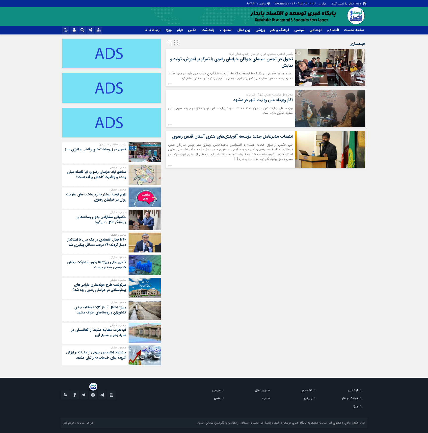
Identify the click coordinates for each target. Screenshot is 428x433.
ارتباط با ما (152, 30)
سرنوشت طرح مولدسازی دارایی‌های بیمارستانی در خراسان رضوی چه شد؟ (99, 287)
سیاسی (299, 30)
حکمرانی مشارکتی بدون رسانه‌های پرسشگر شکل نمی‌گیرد (101, 219)
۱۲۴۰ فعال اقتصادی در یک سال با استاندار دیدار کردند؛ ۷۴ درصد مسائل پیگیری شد (96, 242)
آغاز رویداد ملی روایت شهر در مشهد (263, 100)
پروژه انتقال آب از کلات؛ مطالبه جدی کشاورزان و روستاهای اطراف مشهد (100, 310)
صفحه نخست (354, 30)
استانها (227, 30)
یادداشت (207, 30)
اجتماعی (315, 30)
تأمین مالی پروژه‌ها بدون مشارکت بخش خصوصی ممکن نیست (96, 264)
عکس (192, 30)
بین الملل (243, 30)
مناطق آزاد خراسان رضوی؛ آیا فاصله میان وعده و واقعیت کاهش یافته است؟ (96, 174)
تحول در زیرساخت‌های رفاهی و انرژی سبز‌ (95, 149)
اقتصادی (333, 30)
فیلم (180, 30)
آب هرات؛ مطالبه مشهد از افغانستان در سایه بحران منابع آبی (98, 332)
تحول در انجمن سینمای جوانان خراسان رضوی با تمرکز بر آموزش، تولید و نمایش (231, 62)
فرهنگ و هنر (279, 30)
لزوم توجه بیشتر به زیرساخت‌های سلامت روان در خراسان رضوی (96, 197)
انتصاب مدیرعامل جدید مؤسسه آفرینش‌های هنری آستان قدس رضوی (232, 136)
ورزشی (260, 30)
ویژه (168, 30)
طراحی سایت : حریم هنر (78, 422)
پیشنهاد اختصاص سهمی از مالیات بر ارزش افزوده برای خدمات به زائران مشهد (96, 355)
